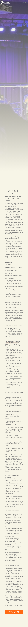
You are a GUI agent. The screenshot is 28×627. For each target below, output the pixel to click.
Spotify (11, 416)
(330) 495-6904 (11, 379)
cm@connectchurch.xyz (15, 378)
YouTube (7, 418)
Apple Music (16, 416)
